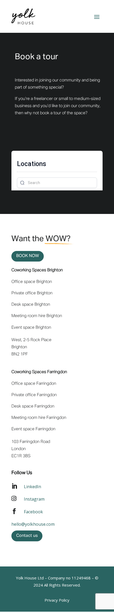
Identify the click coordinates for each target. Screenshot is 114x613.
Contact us (27, 536)
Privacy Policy (57, 600)
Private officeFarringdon (34, 395)
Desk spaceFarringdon (32, 406)
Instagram (34, 499)
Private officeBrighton (31, 293)
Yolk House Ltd (30, 577)
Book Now (27, 256)
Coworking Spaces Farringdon (39, 372)
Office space (31, 282)
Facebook (33, 512)
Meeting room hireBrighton (36, 316)
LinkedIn (32, 487)
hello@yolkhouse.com (33, 524)
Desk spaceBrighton (30, 305)
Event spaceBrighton (31, 328)
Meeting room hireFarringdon (38, 418)
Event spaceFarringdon (33, 429)
